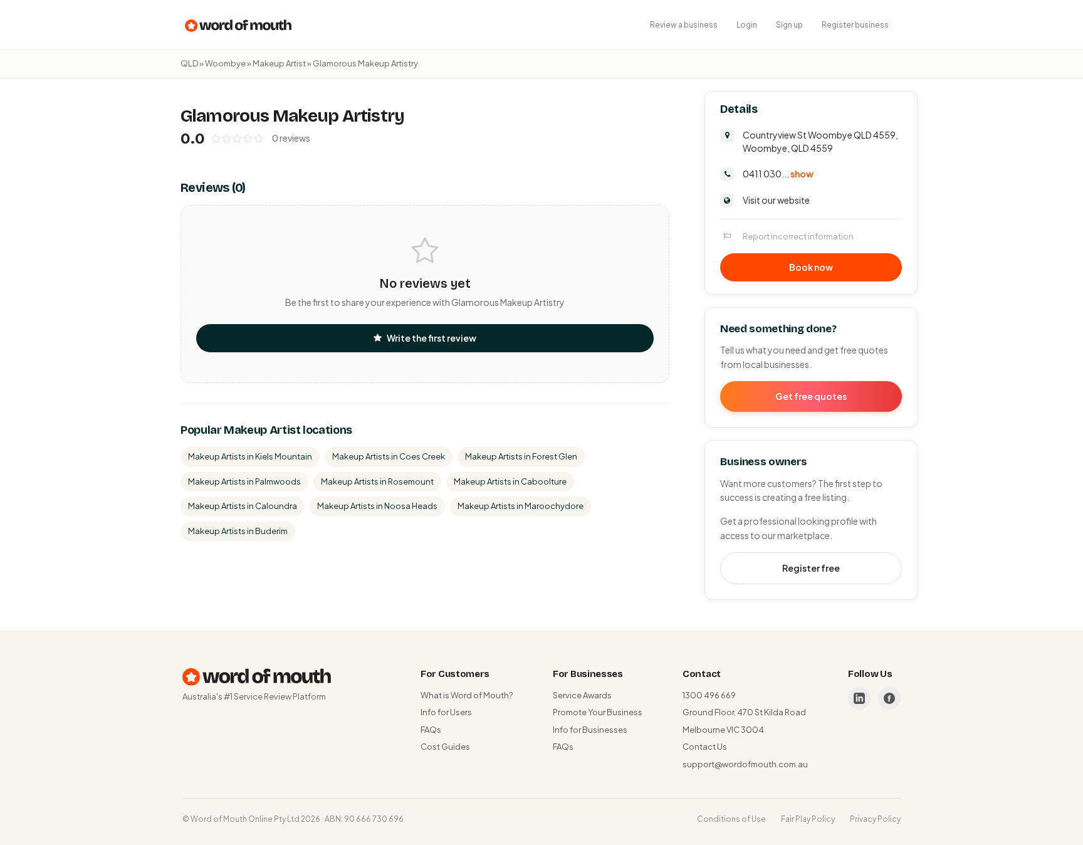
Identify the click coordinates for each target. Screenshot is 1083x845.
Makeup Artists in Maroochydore (520, 506)
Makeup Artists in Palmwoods (244, 481)
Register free (811, 568)
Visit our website (776, 200)
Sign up (789, 24)
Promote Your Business (597, 712)
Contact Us (705, 747)
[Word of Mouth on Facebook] (889, 698)
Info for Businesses (590, 730)
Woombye (225, 63)
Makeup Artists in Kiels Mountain (250, 456)
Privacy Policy (875, 819)
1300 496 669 (709, 695)
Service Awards (582, 695)
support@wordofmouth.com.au (745, 764)
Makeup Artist (279, 63)
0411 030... (778, 173)
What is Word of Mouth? (467, 695)
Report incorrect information (798, 236)
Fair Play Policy (808, 819)
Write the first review (431, 338)
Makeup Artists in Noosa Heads (377, 506)
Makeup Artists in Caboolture (510, 481)
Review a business (684, 24)
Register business (855, 24)
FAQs (431, 730)
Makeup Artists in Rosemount (377, 481)
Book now (811, 267)
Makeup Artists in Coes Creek (388, 456)
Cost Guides (445, 747)
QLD (189, 63)
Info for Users (446, 712)
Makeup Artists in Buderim (238, 531)
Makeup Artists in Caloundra (242, 506)
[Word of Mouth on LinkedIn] (859, 698)
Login (746, 24)
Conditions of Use (731, 819)
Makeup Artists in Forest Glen (521, 456)
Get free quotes (811, 396)
